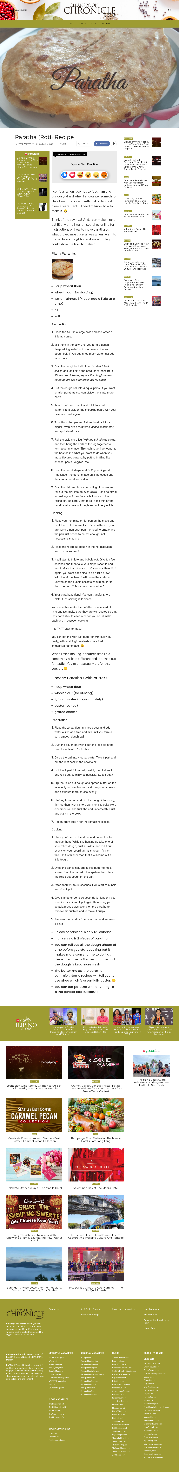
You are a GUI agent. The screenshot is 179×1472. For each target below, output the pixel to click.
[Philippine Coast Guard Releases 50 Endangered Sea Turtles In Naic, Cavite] (151, 1066)
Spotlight (128, 138)
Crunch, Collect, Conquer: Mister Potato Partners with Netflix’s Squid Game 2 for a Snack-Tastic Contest (136, 164)
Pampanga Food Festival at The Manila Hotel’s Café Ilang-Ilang (136, 200)
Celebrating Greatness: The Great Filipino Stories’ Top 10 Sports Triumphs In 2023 (127, 1031)
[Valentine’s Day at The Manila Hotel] (156, 230)
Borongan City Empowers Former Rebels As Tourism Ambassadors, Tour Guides (134, 285)
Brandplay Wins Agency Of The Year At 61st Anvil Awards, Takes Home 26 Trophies (27, 162)
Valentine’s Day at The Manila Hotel (135, 230)
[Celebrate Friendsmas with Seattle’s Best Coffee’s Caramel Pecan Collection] (156, 181)
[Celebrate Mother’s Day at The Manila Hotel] (156, 215)
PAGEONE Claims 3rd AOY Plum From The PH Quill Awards (27, 178)
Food (126, 177)
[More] (114, 143)
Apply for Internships (90, 1314)
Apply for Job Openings (91, 1309)
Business (127, 157)
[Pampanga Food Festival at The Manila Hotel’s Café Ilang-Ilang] (156, 199)
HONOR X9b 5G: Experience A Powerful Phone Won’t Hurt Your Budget (25, 208)
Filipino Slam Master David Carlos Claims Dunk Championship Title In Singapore (159, 1031)
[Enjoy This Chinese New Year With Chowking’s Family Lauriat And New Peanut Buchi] (156, 244)
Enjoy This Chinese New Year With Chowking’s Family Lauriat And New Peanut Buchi (136, 247)
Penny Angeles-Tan (26, 144)
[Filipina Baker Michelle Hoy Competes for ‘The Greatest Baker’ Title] (95, 1016)
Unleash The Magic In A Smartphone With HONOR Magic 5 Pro (27, 192)
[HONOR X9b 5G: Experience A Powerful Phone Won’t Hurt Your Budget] (43, 207)
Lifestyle (127, 226)
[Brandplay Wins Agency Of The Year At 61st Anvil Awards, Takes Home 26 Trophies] (43, 161)
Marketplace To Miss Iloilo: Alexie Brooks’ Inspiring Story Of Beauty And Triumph (63, 1031)
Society (127, 240)
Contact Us (54, 1309)
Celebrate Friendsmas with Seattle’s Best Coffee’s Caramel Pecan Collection (136, 184)
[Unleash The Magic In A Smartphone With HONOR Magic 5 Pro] (43, 192)
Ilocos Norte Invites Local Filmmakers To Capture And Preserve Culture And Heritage (135, 265)
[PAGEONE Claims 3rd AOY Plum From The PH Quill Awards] (43, 178)
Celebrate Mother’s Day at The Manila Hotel (136, 215)
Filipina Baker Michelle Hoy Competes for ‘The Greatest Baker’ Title (95, 1029)
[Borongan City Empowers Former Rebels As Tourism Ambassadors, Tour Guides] (156, 281)
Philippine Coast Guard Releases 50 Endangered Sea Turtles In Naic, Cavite (151, 1082)
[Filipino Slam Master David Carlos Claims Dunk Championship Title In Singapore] (159, 1016)
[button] (169, 10)
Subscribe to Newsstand (123, 1309)
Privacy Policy (150, 1314)
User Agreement (152, 1309)
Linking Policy (150, 1328)
